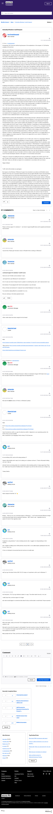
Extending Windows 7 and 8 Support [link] (23, 22)
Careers (3, 780)
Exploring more (5, 748)
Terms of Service (27, 795)
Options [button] (49, 22)
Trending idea (5, 741)
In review (4, 746)
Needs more (5, 743)
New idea (4, 739)
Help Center (30, 774)
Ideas (12, 22)
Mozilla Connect (9, 3)
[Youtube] (49, 773)
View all (6, 727)
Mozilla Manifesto (6, 776)
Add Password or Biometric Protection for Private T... (22, 709)
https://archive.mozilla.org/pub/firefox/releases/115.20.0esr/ (19, 429)
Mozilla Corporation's (7, 801)
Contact (3, 798)
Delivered (4, 755)
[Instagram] (46, 773)
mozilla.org (17, 795)
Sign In (48, 3)
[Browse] (2, 3)
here (48, 373)
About (3, 774)
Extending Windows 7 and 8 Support (12, 29)
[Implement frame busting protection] (47, 210)
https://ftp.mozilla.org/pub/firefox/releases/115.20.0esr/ (18, 425)
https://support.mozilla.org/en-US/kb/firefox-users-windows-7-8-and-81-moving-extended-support (25, 342)
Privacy (36, 795)
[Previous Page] (21, 644)
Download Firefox (19, 774)
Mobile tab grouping (21, 722)
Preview (49, 653)
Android (17, 778)
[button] (4, 201)
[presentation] (3, 656)
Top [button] (4, 810)
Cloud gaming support (22, 694)
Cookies (44, 795)
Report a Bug (30, 776)
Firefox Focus (18, 780)
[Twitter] (43, 773)
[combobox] (26, 13)
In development (11, 43)
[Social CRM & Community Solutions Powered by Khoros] (48, 811)
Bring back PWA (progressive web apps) (38, 738)
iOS (15, 776)
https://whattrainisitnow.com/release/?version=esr (14, 350)
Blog (16, 782)
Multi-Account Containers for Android (37, 751)
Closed (4, 757)
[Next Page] (32, 644)
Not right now (5, 753)
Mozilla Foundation (6, 778)
